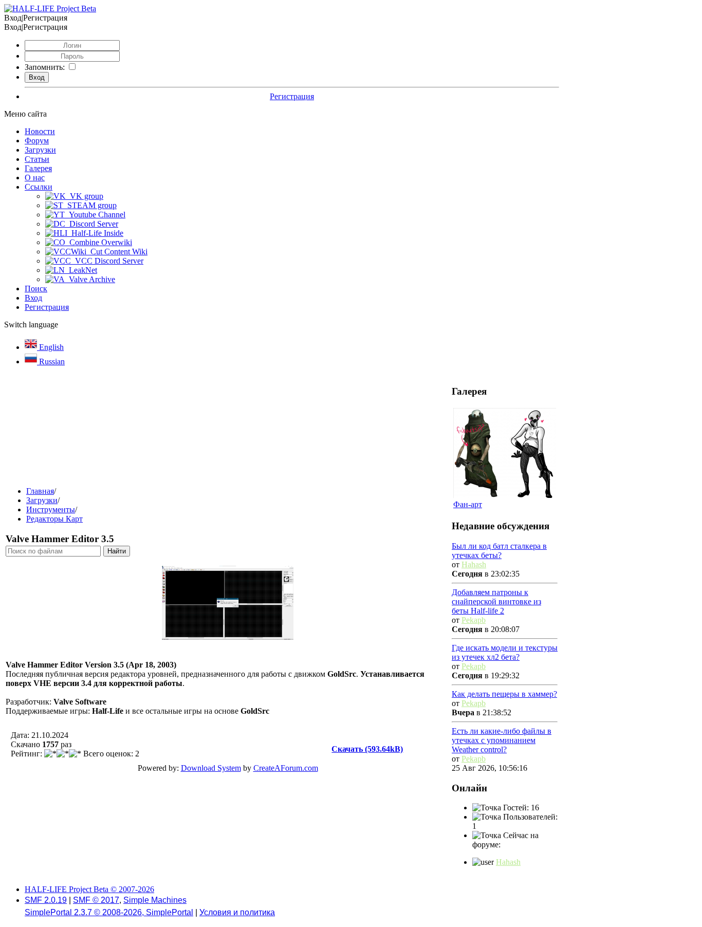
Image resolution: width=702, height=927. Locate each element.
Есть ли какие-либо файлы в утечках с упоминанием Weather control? (501, 740)
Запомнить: (45, 67)
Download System (211, 768)
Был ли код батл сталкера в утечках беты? (499, 551)
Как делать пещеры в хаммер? (504, 694)
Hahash (473, 564)
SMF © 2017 (96, 900)
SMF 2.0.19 (46, 900)
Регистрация (292, 96)
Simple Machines (155, 900)
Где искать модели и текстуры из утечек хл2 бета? (505, 652)
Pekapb (473, 620)
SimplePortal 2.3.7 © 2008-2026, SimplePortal (109, 912)
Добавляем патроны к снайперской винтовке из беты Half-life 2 (496, 601)
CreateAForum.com (285, 768)
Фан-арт (467, 504)
